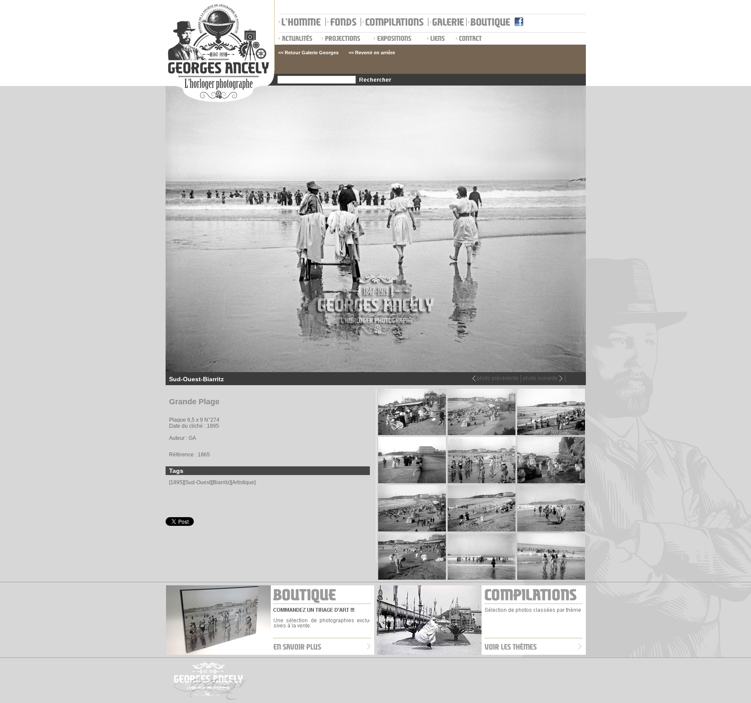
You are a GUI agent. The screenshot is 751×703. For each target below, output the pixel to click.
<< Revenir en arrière (372, 52)
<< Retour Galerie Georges (308, 52)
